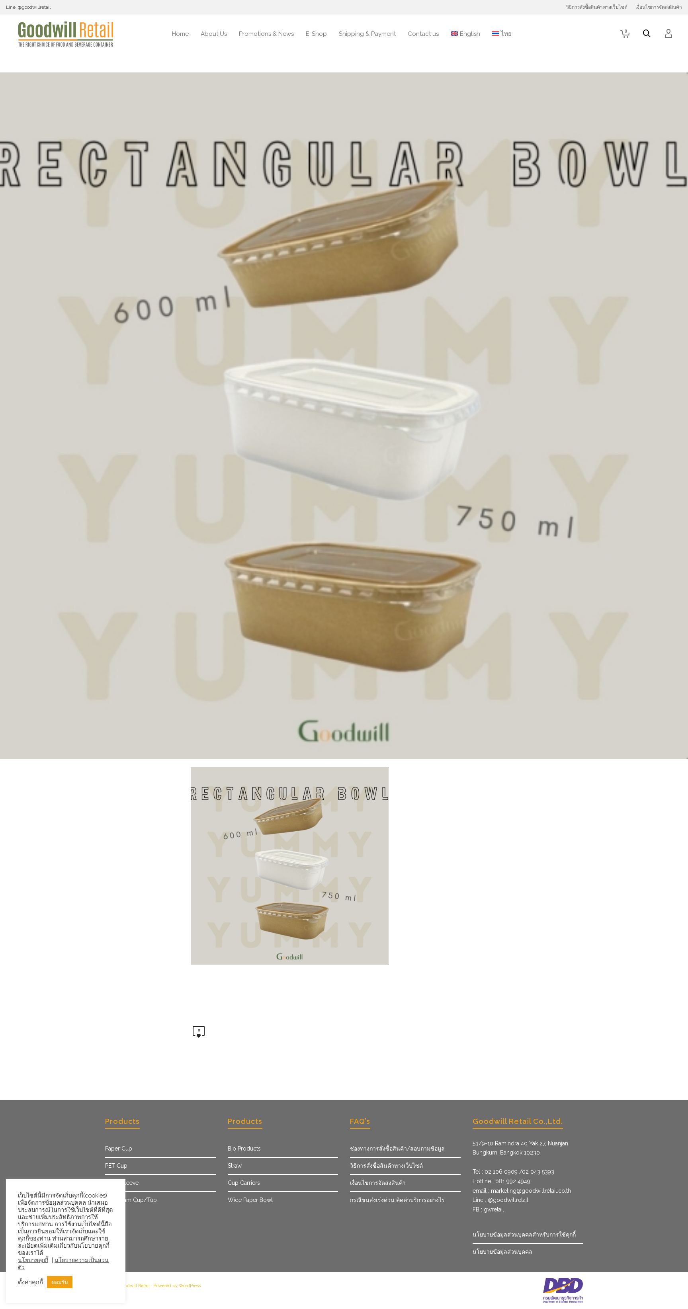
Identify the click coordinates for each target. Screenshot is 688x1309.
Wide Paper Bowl (250, 1200)
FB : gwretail (488, 1209)
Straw (235, 1165)
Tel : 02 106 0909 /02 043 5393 (513, 1171)
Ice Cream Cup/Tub (131, 1200)
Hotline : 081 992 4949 (501, 1181)
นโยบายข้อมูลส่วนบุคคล (502, 1251)
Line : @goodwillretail (500, 1200)
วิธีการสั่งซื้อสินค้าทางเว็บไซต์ (386, 1165)
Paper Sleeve (122, 1183)
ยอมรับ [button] (60, 1282)
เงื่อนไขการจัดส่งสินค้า (378, 1183)
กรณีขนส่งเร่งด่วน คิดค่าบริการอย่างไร (397, 1200)
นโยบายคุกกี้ (33, 1260)
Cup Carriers (244, 1183)
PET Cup (116, 1165)
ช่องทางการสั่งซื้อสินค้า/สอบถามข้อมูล (397, 1148)
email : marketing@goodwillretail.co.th (522, 1191)
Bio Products (244, 1148)
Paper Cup (118, 1148)
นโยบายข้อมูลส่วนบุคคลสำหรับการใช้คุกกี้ (524, 1234)
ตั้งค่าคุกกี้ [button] (30, 1282)
